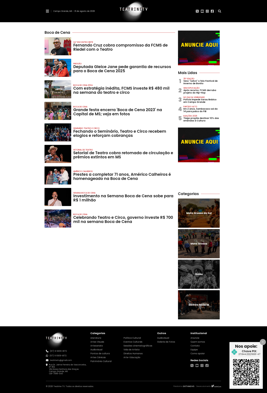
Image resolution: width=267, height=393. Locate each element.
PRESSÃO (77, 63)
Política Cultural (132, 338)
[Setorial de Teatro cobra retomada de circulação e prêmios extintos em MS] (57, 154)
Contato (195, 345)
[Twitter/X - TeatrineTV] (197, 11)
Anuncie (195, 338)
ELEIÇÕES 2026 (190, 116)
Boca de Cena (80, 106)
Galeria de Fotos (166, 341)
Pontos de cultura (100, 353)
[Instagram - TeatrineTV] (207, 11)
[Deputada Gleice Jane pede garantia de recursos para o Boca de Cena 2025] (57, 68)
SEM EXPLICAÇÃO (191, 88)
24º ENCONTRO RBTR (83, 42)
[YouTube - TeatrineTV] (202, 11)
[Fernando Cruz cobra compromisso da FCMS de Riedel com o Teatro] (57, 46)
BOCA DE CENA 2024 (83, 85)
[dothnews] (188, 386)
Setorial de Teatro (83, 149)
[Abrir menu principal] (47, 11)
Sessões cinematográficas (137, 345)
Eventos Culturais (132, 341)
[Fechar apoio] (263, 342)
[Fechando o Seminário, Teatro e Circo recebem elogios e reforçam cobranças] (57, 132)
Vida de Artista (131, 349)
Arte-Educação (131, 357)
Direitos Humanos (133, 353)
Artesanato (96, 345)
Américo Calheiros (83, 171)
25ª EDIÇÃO (188, 79)
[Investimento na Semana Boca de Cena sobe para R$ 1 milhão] (57, 197)
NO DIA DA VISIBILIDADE (194, 97)
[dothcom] (216, 386)
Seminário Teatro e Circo (86, 128)
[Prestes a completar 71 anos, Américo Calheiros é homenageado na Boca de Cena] (57, 175)
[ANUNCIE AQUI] (199, 48)
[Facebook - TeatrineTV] (212, 11)
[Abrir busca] (219, 11)
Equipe (194, 349)
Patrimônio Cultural (101, 361)
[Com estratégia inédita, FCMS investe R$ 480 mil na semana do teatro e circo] (57, 89)
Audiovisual (96, 349)
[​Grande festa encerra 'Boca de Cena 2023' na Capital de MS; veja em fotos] (57, 111)
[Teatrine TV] (133, 11)
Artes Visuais (97, 341)
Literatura (95, 338)
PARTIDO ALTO (190, 106)
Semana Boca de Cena (84, 192)
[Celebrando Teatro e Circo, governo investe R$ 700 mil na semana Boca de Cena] (57, 218)
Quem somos (198, 341)
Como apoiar (198, 353)
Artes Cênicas (98, 357)
